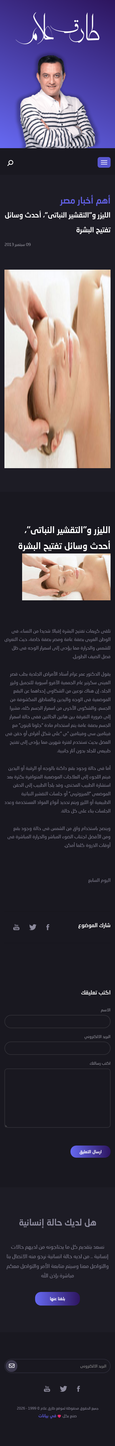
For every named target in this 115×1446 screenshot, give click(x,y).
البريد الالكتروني (97, 1036)
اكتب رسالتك (100, 1063)
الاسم (106, 1009)
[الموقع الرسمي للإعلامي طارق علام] (57, 27)
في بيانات (47, 1415)
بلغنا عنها (57, 1298)
